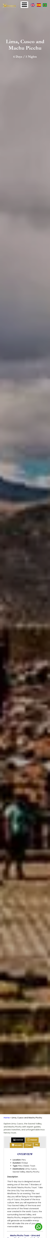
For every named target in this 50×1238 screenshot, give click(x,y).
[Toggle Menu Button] (24, 4)
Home (7, 1117)
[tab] (18, 1140)
